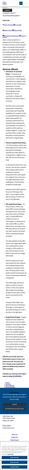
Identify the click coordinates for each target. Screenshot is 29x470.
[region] (14, 456)
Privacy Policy (7, 425)
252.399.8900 (17, 376)
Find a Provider (8, 25)
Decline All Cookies (14, 462)
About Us (14, 434)
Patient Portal (8, 30)
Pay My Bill (18, 25)
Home (8, 383)
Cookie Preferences (14, 457)
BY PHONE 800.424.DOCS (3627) (14, 409)
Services (8, 384)
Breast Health (10, 385)
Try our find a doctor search (11, 15)
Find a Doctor (14, 440)
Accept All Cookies (14, 467)
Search (7, 10)
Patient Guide (18, 30)
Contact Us (14, 437)
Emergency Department (11, 36)
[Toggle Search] (21, 3)
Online (14, 404)
